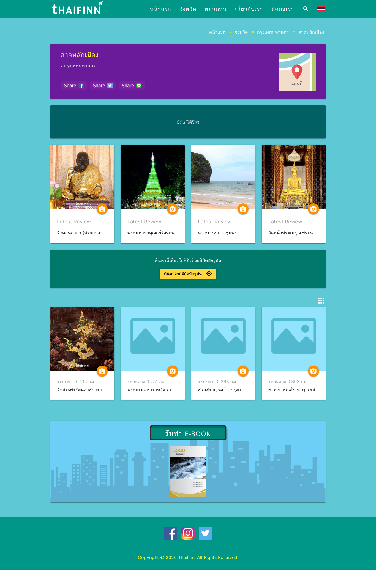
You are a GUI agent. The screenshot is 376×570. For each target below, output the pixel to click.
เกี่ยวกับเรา (249, 9)
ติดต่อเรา (282, 9)
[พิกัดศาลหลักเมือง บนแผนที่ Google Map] (297, 72)
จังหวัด (187, 9)
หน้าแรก (160, 9)
